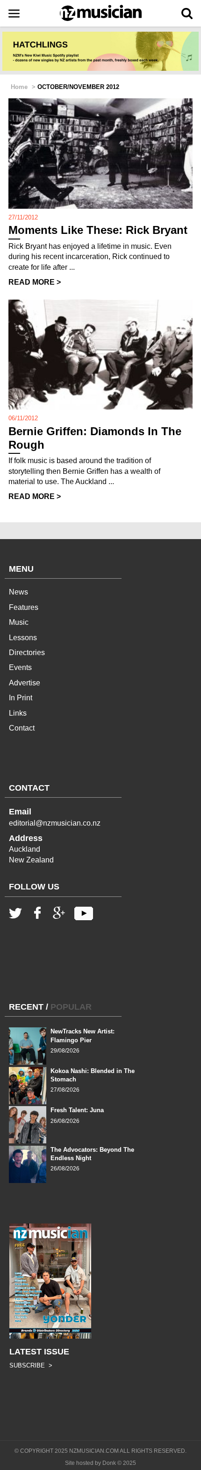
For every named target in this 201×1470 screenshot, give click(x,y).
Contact (22, 728)
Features (23, 607)
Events (20, 667)
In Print (20, 698)
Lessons (23, 638)
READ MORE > (34, 282)
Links (18, 713)
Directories (27, 652)
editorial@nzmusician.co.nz (54, 823)
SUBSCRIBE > (30, 1365)
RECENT (26, 1007)
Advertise (24, 683)
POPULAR (71, 1007)
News (18, 592)
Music (19, 622)
